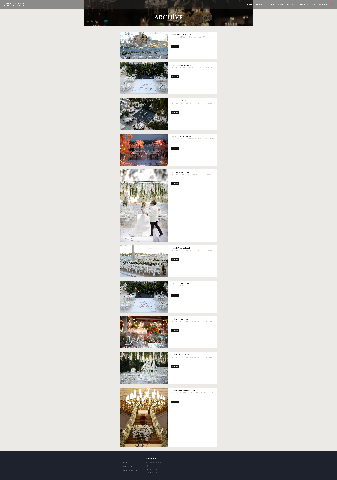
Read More (175, 46)
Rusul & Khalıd (184, 35)
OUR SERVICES (151, 470)
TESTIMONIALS (151, 473)
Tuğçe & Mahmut (184, 137)
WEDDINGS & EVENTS (154, 463)
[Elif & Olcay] (144, 114)
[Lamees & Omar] (144, 368)
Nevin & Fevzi (182, 319)
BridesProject (195, 37)
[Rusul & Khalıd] (144, 45)
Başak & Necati (183, 172)
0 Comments (208, 37)
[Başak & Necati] (144, 205)
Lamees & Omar (183, 355)
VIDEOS (148, 466)
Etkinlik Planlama (127, 463)
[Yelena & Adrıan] (144, 78)
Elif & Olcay (182, 101)
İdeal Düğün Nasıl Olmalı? (130, 470)
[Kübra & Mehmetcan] (144, 417)
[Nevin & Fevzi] (144, 332)
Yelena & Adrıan (184, 65)
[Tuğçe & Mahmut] (144, 150)
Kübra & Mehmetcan (186, 390)
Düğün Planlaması (127, 467)
